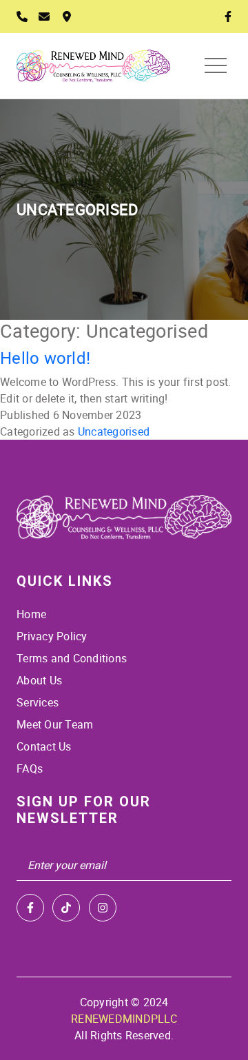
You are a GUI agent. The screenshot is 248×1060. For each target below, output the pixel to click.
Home (31, 614)
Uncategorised (113, 431)
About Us (39, 680)
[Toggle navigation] (215, 65)
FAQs (30, 768)
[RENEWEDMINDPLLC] (124, 517)
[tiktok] (66, 907)
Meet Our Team (55, 724)
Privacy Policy (52, 636)
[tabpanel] (124, 209)
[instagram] (102, 907)
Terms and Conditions (72, 658)
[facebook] (30, 907)
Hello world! (45, 357)
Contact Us (44, 746)
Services (38, 702)
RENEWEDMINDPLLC (124, 1018)
